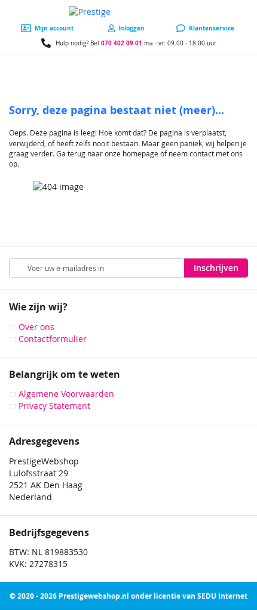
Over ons (36, 326)
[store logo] (128, 12)
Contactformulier (53, 338)
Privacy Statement (54, 405)
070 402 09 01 (121, 43)
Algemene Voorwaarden (66, 393)
